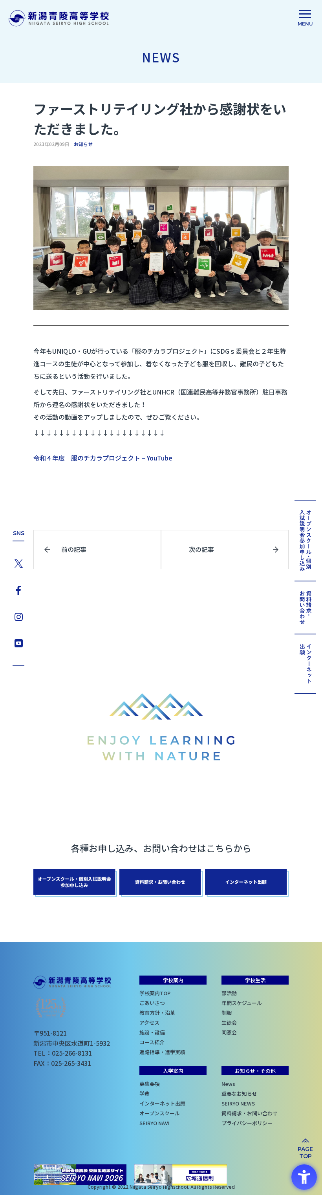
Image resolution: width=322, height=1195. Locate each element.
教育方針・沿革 (150, 1012)
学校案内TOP (150, 993)
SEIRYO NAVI (150, 1123)
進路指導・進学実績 (150, 1051)
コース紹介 (150, 1042)
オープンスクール (150, 1113)
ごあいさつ (150, 1002)
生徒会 (229, 1022)
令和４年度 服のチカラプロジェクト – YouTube (102, 457)
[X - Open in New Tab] (19, 562)
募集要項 (149, 1083)
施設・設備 (150, 1032)
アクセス (149, 1022)
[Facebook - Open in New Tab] (18, 589)
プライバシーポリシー (232, 1123)
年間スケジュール (232, 1002)
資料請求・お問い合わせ (232, 1113)
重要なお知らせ (232, 1093)
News (228, 1083)
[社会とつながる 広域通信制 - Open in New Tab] (180, 1175)
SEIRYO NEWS (232, 1103)
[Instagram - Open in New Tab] (19, 616)
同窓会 (229, 1032)
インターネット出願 (150, 1103)
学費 (144, 1093)
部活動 (229, 993)
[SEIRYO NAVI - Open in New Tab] (80, 1175)
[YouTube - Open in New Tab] (19, 642)
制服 (226, 1012)
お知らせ (83, 144)
